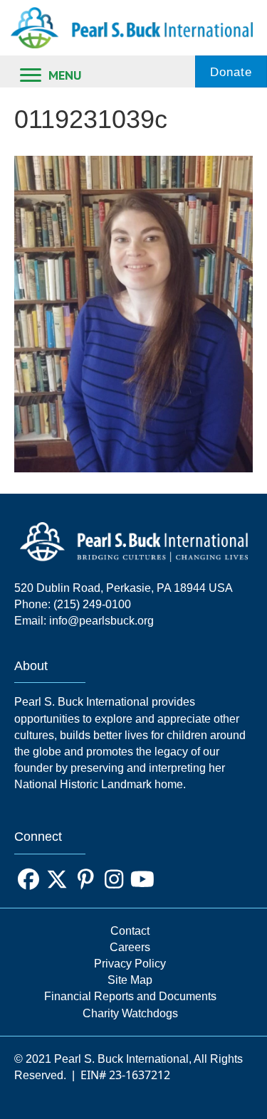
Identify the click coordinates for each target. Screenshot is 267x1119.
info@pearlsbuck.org (101, 621)
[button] (28, 879)
